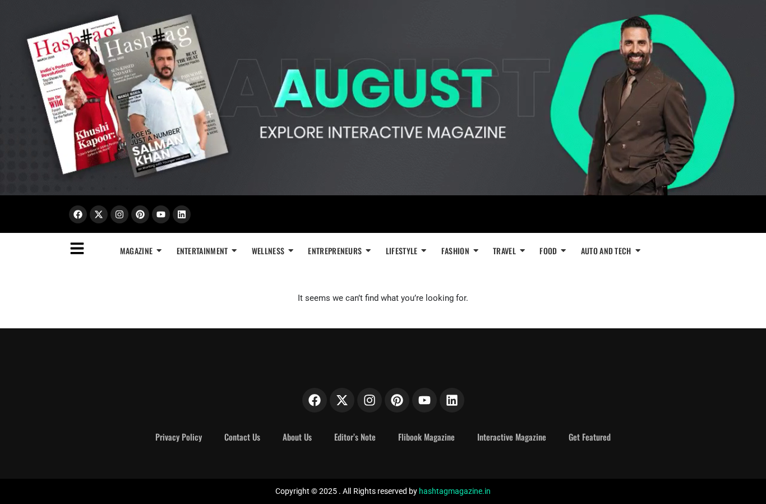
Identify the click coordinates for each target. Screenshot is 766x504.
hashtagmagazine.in (455, 491)
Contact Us (242, 436)
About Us (297, 436)
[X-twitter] (99, 214)
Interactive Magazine (511, 436)
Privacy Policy (178, 436)
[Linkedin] (182, 214)
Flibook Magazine (426, 436)
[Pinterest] (140, 214)
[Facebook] (78, 214)
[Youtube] (161, 214)
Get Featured (590, 436)
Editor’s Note (355, 436)
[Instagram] (119, 214)
